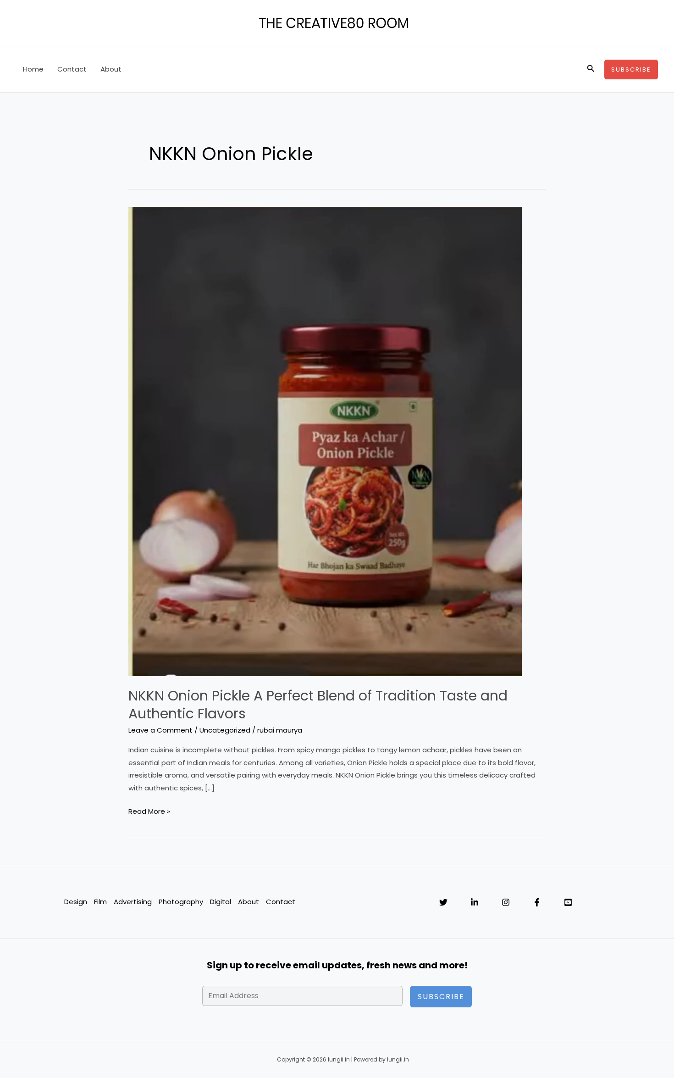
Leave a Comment (160, 730)
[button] (591, 69)
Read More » (149, 812)
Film (100, 901)
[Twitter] (443, 902)
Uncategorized (224, 730)
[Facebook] (537, 902)
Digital (220, 901)
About (111, 69)
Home (33, 69)
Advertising (133, 901)
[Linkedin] (474, 902)
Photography (181, 901)
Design (75, 901)
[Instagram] (506, 902)
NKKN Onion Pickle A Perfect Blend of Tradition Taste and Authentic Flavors (318, 704)
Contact (72, 69)
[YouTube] (568, 902)
